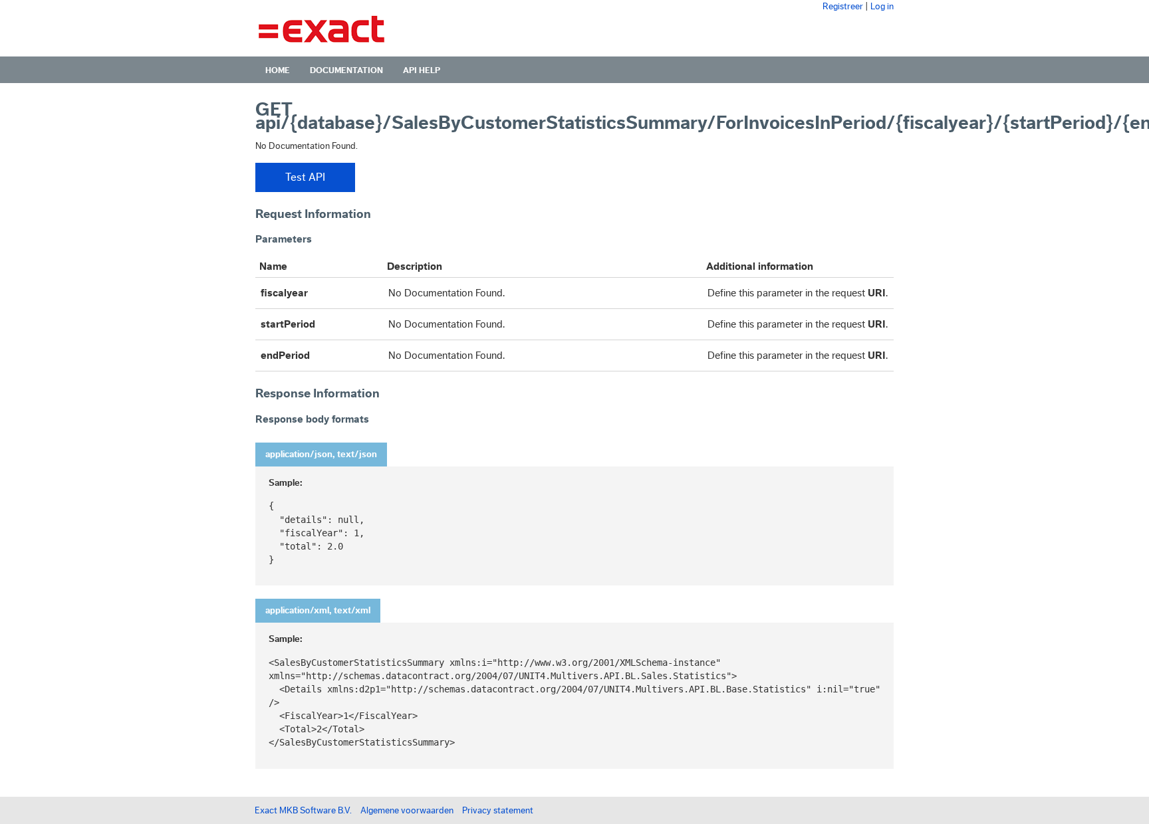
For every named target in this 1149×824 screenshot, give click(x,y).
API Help (421, 70)
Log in (882, 6)
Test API (305, 177)
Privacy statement (497, 810)
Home (277, 70)
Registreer (843, 6)
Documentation (346, 70)
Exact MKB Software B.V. (303, 810)
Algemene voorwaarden (406, 810)
